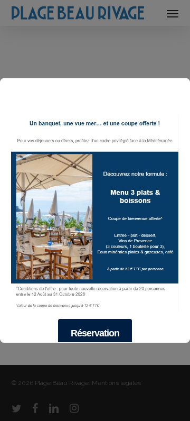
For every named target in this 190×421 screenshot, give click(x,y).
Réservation (95, 333)
